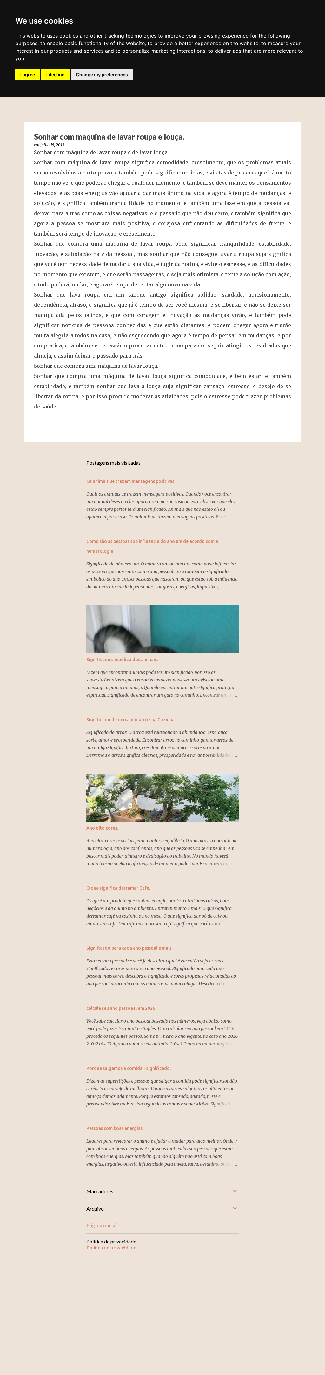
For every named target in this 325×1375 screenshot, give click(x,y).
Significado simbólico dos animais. (122, 659)
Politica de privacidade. (111, 1248)
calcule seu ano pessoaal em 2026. (121, 1008)
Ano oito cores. (102, 828)
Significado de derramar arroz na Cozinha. (131, 719)
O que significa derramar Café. (118, 888)
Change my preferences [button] (102, 74)
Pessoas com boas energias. (114, 1128)
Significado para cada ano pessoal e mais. (129, 948)
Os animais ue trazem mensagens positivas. (130, 481)
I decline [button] (55, 74)
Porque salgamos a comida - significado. (128, 1068)
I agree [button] (27, 74)
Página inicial (101, 1225)
